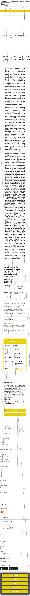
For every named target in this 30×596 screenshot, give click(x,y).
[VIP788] (7, 5)
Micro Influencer (4, 461)
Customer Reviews (5, 483)
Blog (1, 487)
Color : (7, 297)
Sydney (2, 546)
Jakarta (2, 556)
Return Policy (3, 485)
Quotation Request (5, 447)
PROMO (16, 575)
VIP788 (7, 67)
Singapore (2, 541)
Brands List (3, 480)
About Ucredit (3, 492)
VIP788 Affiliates (4, 495)
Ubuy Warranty (4, 466)
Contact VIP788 (4, 444)
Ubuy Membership (5, 464)
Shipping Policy (4, 459)
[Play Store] (13, 569)
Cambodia (3, 553)
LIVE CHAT (15, 591)
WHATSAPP (16, 587)
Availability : (7, 293)
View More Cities (4, 558)
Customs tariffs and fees (6, 456)
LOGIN (7, 10)
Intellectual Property (5, 449)
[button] (25, 18)
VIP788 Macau (3, 544)
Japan (1, 551)
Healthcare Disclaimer (6, 469)
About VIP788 (3, 442)
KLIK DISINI (6, 334)
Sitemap (2, 452)
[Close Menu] (1, 6)
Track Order (3, 454)
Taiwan (2, 548)
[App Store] (4, 569)
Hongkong (3, 539)
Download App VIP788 (6, 478)
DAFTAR (22, 10)
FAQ (1, 490)
